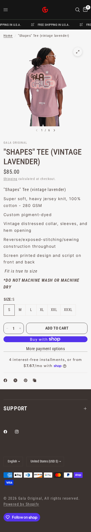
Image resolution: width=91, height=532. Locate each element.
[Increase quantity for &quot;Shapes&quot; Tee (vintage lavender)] (20, 328)
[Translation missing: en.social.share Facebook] (6, 380)
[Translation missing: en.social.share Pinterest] (26, 380)
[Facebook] (9, 432)
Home (8, 36)
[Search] (77, 9)
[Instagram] (20, 432)
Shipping (10, 179)
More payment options (45, 348)
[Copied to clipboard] (35, 380)
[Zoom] (77, 51)
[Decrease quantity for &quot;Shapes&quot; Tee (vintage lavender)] (7, 328)
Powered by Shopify (21, 504)
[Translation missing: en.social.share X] (16, 380)
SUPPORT (15, 408)
